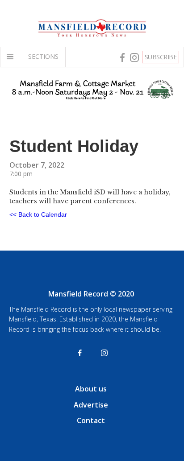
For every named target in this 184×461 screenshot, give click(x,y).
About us (91, 389)
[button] (12, 57)
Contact (91, 420)
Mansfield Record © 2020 (91, 294)
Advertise (91, 405)
